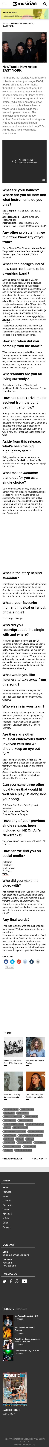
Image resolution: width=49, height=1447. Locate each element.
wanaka (8, 1150)
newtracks (10, 1135)
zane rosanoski (24, 1150)
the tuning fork (13, 1146)
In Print (6, 1218)
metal (8, 1128)
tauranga (40, 1143)
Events (6, 1209)
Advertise (7, 1214)
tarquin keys (25, 1143)
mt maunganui (36, 1132)
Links (5, 1223)
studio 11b (10, 1143)
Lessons (7, 1200)
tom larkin (30, 1146)
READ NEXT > (39, 1159)
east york (23, 1113)
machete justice (35, 1124)
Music (5, 1196)
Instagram (7, 862)
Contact (6, 1227)
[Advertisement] (24, 542)
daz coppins (28, 1109)
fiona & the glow (13, 1117)
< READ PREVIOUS (12, 1159)
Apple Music (8, 868)
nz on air (9, 1139)
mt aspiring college (15, 1132)
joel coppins (26, 1120)
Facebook (7, 865)
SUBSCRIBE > (9, 1414)
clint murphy (11, 1109)
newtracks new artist (31, 1135)
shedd (20, 1139)
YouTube (6, 871)
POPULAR (21, 1309)
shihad (30, 1139)
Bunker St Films (27, 892)
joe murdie (10, 1120)
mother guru (20, 1128)
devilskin (9, 1113)
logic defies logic (14, 1124)
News (5, 1187)
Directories (8, 1205)
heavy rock (31, 1117)
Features (7, 1192)
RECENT (8, 1309)
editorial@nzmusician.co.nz (16, 1255)
